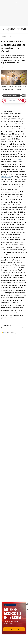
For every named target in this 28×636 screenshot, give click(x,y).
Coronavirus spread (6, 327)
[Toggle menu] (3, 29)
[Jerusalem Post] (15, 29)
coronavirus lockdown (20, 327)
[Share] (2, 67)
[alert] (14, 618)
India (20, 159)
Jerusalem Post (4, 36)
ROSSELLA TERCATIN (8, 106)
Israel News (12, 36)
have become (6, 177)
